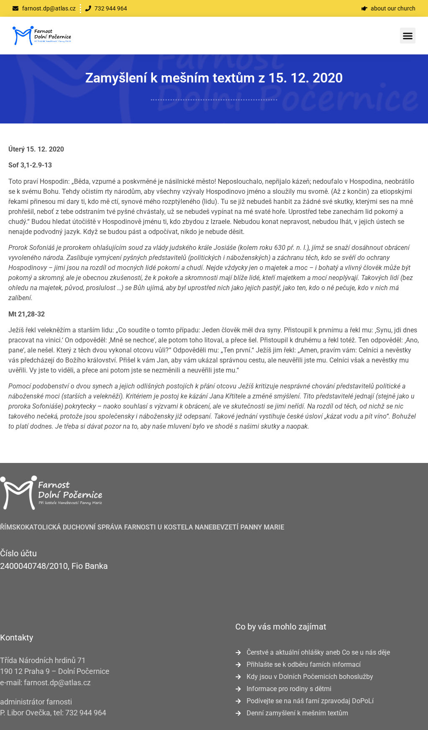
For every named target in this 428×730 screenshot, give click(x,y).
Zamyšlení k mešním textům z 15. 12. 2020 (214, 78)
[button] (408, 36)
